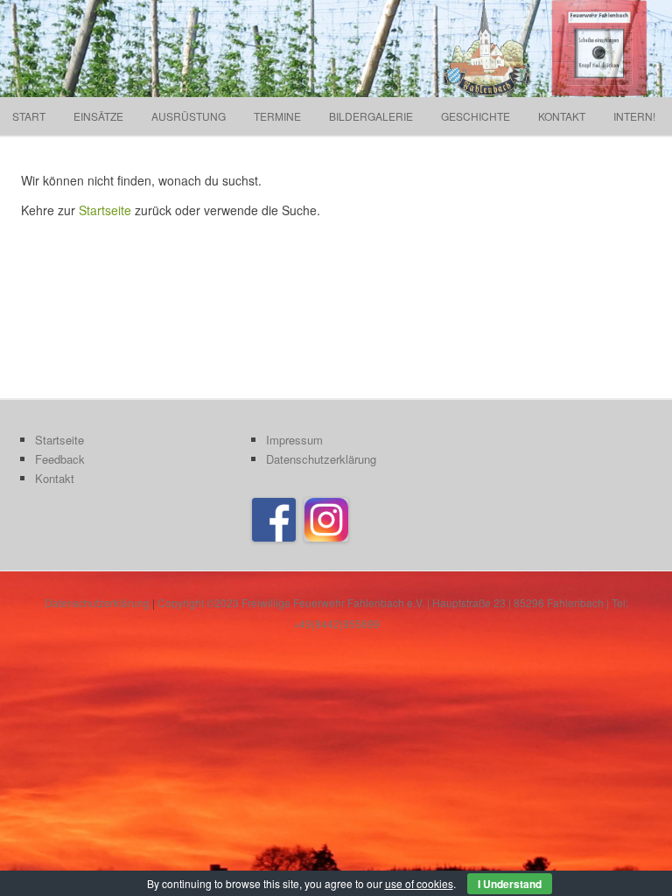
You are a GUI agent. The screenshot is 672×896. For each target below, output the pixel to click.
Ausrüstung (188, 115)
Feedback (60, 459)
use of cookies (419, 883)
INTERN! (634, 115)
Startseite (105, 210)
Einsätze (98, 115)
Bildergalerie (371, 115)
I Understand (510, 884)
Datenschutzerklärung (321, 459)
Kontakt (561, 115)
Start (29, 115)
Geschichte (475, 115)
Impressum (294, 439)
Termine (277, 115)
